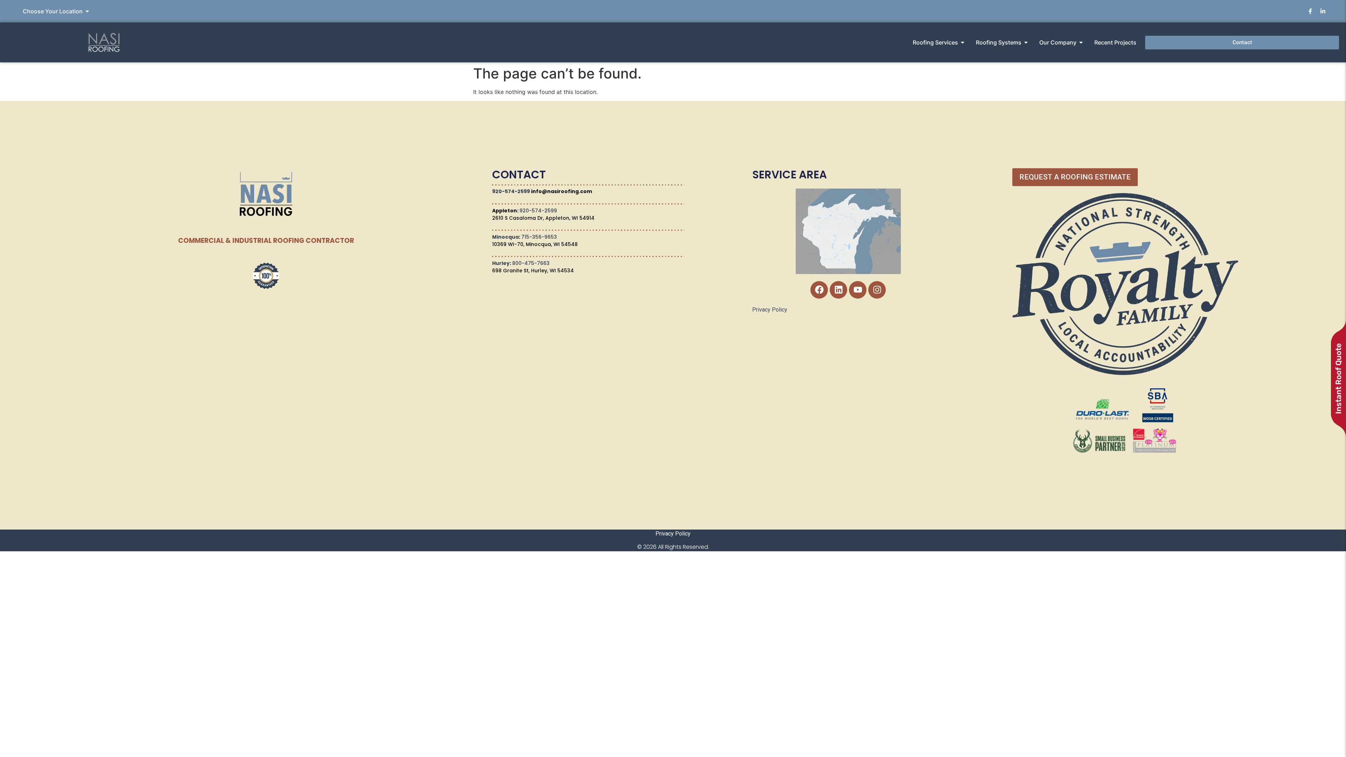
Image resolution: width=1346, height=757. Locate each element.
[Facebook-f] (1310, 11)
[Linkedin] (838, 290)
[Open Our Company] (1081, 42)
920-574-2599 (511, 191)
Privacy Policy (769, 309)
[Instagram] (877, 290)
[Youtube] (857, 290)
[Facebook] (819, 290)
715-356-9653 (539, 236)
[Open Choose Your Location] (87, 11)
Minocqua (505, 236)
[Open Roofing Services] (962, 42)
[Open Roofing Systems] (1026, 42)
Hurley (501, 263)
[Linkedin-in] (1322, 11)
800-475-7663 (531, 263)
